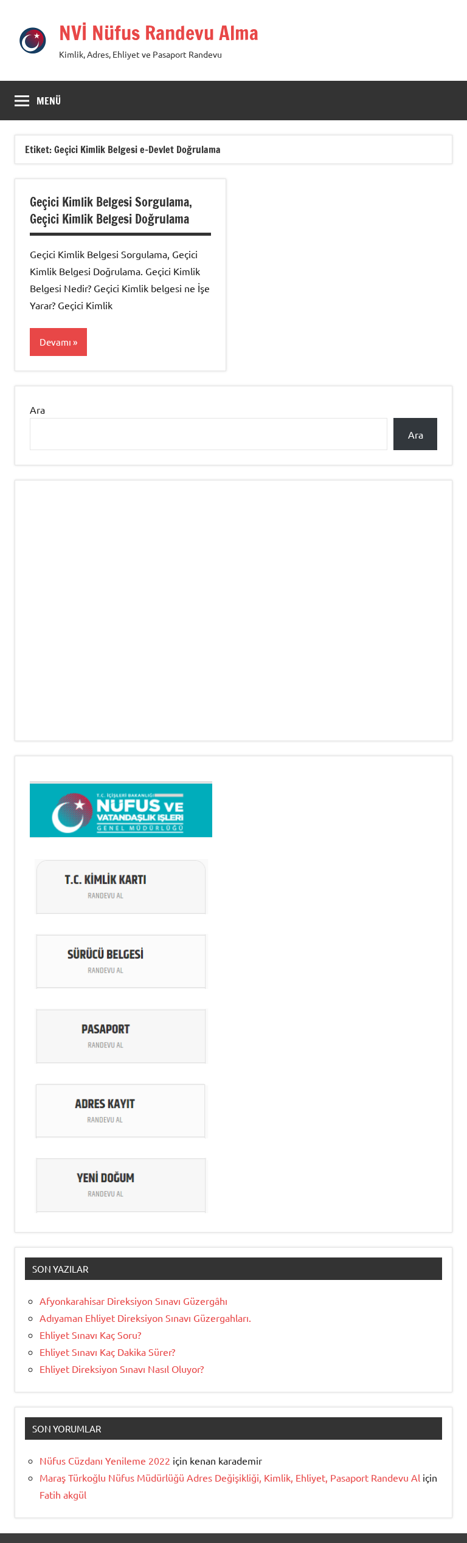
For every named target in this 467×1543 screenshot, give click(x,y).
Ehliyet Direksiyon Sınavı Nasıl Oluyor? (122, 1369)
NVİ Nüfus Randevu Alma (158, 33)
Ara (37, 409)
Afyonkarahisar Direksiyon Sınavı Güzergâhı (135, 1301)
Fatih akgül (63, 1494)
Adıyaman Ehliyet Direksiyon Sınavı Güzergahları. (145, 1318)
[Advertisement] (233, 624)
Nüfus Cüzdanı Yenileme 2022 (105, 1460)
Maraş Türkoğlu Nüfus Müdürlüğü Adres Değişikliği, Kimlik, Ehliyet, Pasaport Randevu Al (230, 1477)
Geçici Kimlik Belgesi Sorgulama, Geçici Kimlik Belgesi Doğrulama (111, 210)
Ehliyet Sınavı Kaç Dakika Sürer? (107, 1352)
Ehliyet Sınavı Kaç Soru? (93, 1335)
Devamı (55, 341)
